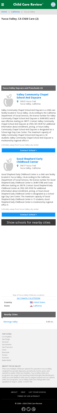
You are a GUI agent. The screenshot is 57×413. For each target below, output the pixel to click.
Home (4, 11)
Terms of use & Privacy (28, 396)
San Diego (6, 339)
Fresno (4, 355)
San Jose (5, 342)
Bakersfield (6, 360)
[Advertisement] (28, 54)
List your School (37, 392)
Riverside (5, 352)
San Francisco (7, 347)
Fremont (5, 357)
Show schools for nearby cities (28, 222)
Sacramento (6, 344)
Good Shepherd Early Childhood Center (29, 160)
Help (23, 392)
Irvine (4, 350)
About (14, 392)
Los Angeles (6, 336)
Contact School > (28, 150)
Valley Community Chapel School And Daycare (32, 96)
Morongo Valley (10, 322)
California (15, 11)
